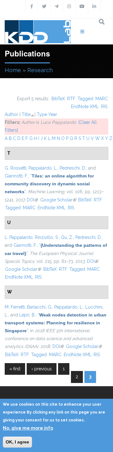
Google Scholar (58, 199)
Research (40, 70)
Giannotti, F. (16, 175)
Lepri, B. (27, 314)
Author (11, 114)
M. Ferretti (15, 307)
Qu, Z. (67, 237)
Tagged (85, 98)
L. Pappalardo (19, 237)
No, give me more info (28, 428)
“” (49, 183)
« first (14, 368)
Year (52, 114)
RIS (104, 106)
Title (26, 114)
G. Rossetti (15, 168)
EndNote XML (85, 106)
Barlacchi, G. (39, 307)
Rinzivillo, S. (47, 237)
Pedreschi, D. (73, 168)
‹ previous (41, 368)
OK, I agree (17, 441)
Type (42, 114)
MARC (101, 98)
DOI (32, 199)
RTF (71, 98)
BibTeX (58, 98)
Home (13, 70)
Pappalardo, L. (43, 168)
